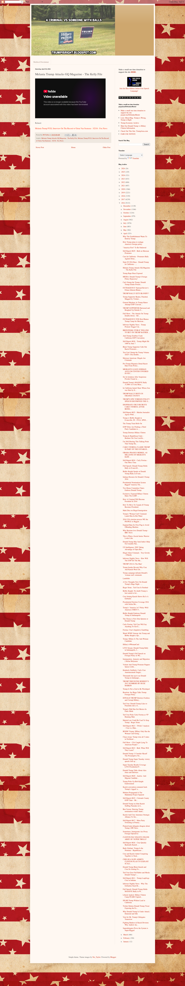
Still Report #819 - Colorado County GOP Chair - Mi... (136, 799)
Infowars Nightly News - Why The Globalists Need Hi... (135, 884)
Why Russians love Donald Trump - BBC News (135, 531)
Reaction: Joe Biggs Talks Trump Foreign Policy (134, 693)
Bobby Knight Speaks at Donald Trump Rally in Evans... (134, 472)
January (126, 941)
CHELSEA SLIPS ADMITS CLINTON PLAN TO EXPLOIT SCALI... (136, 861)
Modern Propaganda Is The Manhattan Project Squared (133, 793)
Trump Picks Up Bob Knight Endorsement (133, 782)
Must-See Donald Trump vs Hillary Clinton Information (133, 127)
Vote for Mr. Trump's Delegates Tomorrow (134, 918)
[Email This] (66, 135)
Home (73, 147)
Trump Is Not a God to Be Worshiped (136, 689)
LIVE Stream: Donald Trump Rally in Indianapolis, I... (135, 649)
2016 (123, 203)
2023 (123, 179)
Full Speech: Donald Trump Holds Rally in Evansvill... (135, 467)
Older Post (106, 147)
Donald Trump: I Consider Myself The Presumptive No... (135, 754)
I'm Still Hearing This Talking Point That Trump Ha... (136, 442)
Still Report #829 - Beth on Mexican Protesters (136, 252)
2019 (123, 192)
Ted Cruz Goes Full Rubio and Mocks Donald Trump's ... (136, 873)
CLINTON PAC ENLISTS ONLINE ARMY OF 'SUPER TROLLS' (136, 838)
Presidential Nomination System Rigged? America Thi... (134, 483)
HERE (133, 72)
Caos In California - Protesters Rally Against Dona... (136, 257)
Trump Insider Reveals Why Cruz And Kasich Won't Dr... (135, 568)
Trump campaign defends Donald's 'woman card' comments (135, 574)
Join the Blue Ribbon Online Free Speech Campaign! (134, 90)
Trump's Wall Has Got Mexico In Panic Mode (134, 710)
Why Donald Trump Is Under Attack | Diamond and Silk (136, 912)
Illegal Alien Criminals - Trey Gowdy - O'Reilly (136, 554)
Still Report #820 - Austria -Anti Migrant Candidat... (134, 777)
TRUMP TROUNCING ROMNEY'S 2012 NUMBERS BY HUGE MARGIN (136, 683)
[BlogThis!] (68, 135)
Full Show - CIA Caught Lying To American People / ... (135, 743)
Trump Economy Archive (130, 123)
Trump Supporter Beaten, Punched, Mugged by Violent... (135, 298)
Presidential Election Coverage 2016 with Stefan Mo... (136, 603)
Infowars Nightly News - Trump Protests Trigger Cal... (134, 325)
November (127, 209)
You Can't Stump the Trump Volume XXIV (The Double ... (136, 353)
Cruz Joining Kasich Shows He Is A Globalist (135, 597)
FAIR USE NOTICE (128, 134)
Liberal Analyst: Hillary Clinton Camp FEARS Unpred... (134, 896)
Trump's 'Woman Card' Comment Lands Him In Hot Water (135, 515)
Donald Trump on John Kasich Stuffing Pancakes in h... (134, 804)
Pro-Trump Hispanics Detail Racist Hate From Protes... (135, 364)
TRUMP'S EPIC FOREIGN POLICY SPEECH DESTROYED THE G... (136, 400)
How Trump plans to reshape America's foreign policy (133, 243)
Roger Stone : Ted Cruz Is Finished (135, 587)
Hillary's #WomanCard (131, 644)
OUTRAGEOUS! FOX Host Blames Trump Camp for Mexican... (136, 320)
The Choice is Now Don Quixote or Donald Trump (135, 620)
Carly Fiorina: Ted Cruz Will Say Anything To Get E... (135, 625)
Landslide (126, 578)
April (125, 233)
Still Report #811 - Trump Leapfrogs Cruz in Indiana (136, 879)
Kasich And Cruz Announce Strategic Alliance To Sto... (136, 816)
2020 (123, 189)
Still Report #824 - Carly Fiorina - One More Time (135, 461)
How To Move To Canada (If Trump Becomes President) (136, 506)
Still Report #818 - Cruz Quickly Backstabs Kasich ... (134, 843)
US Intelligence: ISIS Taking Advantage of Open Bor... (133, 548)
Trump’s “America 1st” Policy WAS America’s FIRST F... (135, 608)
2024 (123, 175)
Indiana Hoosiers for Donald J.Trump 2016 (136, 478)
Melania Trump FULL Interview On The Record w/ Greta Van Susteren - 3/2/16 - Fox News (71, 128)
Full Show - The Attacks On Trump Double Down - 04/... (135, 314)
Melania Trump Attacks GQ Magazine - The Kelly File (59, 138)
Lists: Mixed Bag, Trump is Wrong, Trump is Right (133, 119)
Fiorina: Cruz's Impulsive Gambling (136, 630)
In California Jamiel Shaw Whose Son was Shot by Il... (136, 389)
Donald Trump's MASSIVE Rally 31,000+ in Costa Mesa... (135, 383)
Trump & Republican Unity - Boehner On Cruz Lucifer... (133, 437)
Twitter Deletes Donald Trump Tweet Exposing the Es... (136, 907)
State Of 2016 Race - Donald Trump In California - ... (136, 263)
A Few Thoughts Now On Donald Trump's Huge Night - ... (135, 583)
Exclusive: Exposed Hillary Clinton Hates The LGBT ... (135, 494)
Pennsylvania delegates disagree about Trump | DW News (136, 827)
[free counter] (130, 98)
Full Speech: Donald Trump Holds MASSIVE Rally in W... (135, 890)
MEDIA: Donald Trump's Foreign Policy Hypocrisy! (135, 277)
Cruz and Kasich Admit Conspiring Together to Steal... (135, 854)
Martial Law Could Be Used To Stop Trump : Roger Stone (136, 721)
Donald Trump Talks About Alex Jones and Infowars (134, 771)
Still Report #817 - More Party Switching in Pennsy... (134, 821)
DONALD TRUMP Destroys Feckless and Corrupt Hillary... (136, 699)
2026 (123, 168)
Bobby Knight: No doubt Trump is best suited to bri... (135, 592)
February (126, 938)
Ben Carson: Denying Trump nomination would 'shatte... (133, 810)
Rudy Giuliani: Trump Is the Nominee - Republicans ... (133, 849)
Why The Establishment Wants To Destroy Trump (135, 237)
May (125, 230)
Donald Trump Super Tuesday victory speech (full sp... (136, 760)
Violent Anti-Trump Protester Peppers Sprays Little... (136, 665)
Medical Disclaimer (41, 62)
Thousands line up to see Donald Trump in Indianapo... (134, 676)
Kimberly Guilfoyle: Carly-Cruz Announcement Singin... (134, 671)
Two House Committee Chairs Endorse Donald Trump (133, 489)
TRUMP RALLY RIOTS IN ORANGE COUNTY (133, 394)
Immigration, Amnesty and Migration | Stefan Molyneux (136, 660)
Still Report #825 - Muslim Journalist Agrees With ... (136, 413)
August (126, 219)
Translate (136, 158)
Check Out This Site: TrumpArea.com (134, 131)
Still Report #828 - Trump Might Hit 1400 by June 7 (136, 342)
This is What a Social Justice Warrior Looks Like (136, 537)
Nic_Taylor (96, 957)
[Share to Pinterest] (75, 135)
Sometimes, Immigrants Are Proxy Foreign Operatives (135, 832)
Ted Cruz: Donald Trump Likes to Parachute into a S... (135, 704)
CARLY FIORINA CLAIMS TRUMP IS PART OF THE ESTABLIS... (136, 448)
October (126, 212)
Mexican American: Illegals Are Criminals (134, 359)
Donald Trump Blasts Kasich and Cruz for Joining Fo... (134, 868)
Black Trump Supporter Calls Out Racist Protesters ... (135, 348)
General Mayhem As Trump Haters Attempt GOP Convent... (135, 303)
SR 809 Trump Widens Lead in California (134, 901)
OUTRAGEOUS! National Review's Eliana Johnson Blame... (136, 289)
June (125, 226)
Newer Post (40, 147)
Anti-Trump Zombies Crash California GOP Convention (133, 337)
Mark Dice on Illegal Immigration (135, 510)
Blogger (113, 957)
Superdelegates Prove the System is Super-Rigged (135, 929)
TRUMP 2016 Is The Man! (132, 564)
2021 (123, 185)
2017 (123, 199)
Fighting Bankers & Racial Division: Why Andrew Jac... (136, 923)
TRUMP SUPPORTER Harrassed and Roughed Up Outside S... (136, 309)
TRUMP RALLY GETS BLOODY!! (136, 293)
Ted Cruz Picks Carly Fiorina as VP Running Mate (135, 715)
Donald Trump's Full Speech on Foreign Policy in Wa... (134, 654)
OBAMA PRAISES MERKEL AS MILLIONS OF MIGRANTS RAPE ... (135, 454)
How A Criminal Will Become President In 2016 (134, 500)
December (127, 206)
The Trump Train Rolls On (132, 423)
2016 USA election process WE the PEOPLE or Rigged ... (135, 520)
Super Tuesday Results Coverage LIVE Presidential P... (134, 766)
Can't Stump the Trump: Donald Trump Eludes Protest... (134, 283)
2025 (123, 172)
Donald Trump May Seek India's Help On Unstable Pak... (136, 542)
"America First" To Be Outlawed (134, 247)
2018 (123, 196)
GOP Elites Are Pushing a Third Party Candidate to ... (134, 428)
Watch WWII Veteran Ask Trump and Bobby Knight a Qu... (136, 634)
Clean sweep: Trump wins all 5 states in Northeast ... (136, 738)
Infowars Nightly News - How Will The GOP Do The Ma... (135, 559)
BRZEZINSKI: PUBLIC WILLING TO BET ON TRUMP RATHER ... (136, 331)
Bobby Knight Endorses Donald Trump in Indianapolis (134, 614)
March (125, 934)
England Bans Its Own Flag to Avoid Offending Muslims (136, 526)
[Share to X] (70, 135)
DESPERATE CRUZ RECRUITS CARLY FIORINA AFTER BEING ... (135, 406)
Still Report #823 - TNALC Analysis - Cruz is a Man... (136, 727)
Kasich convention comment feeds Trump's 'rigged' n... (135, 788)
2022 (123, 182)
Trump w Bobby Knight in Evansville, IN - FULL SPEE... (135, 419)
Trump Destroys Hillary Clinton (134, 432)
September (127, 216)
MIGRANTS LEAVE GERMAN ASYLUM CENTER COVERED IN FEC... (135, 371)
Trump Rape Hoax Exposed (132, 273)
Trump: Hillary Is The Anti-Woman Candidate (135, 640)
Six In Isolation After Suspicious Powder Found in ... (134, 378)
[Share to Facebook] (73, 135)
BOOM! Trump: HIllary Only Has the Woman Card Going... (136, 732)
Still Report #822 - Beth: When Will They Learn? (136, 749)
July (125, 223)
